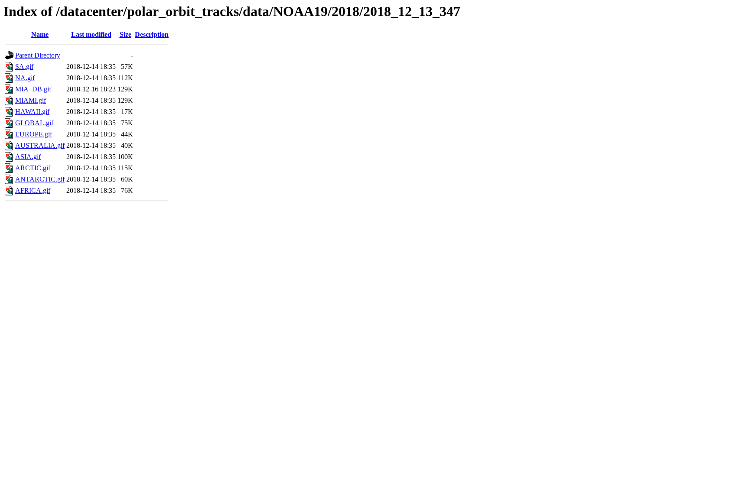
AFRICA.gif (32, 190)
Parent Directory (37, 55)
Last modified (91, 34)
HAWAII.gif (32, 111)
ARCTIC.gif (32, 168)
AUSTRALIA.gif (40, 145)
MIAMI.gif (30, 100)
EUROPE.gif (33, 134)
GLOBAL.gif (34, 123)
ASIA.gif (28, 156)
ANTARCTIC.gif (40, 179)
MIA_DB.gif (33, 89)
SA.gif (24, 66)
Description (152, 34)
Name (40, 34)
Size (125, 34)
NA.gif (25, 77)
